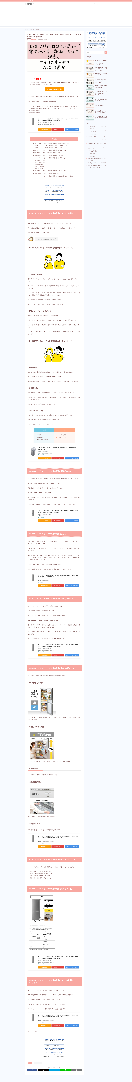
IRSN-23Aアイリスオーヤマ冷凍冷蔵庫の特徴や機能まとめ (49, 158)
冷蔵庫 (34, 39)
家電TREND (29, 4)
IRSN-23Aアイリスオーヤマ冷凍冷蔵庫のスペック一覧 (48, 173)
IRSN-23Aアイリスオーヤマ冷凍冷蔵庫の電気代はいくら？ (49, 150)
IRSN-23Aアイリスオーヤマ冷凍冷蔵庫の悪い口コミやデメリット (51, 145)
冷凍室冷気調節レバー (40, 166)
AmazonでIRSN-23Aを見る (54, 89)
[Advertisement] (66, 16)
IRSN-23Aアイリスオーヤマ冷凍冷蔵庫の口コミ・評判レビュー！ (51, 143)
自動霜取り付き (39, 168)
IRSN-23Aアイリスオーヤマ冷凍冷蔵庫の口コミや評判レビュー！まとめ (53, 176)
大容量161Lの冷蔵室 (40, 162)
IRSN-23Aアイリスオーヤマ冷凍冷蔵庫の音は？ (46, 152)
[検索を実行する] (106, 52)
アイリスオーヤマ (38, 1063)
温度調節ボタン (39, 164)
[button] (32, 1070)
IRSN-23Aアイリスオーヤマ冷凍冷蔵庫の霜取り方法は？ (49, 155)
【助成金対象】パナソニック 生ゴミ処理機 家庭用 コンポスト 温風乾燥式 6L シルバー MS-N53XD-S (58, 448)
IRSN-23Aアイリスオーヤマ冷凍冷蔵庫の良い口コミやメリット (51, 147)
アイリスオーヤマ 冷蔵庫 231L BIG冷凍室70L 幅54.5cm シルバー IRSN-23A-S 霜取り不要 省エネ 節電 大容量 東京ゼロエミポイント (58, 119)
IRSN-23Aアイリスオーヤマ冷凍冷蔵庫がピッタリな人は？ (49, 171)
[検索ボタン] (105, 4)
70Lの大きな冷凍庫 (40, 160)
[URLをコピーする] (76, 1070)
